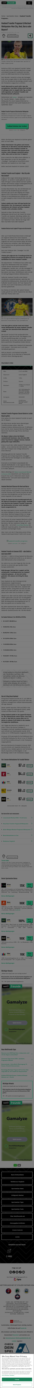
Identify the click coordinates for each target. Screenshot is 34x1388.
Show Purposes (17, 1384)
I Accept (17, 1379)
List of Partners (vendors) (8, 1375)
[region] (17, 1371)
